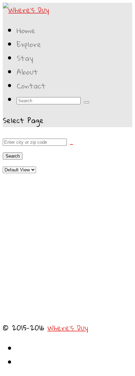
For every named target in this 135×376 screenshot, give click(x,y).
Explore (29, 44)
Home (26, 30)
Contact (31, 86)
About (27, 72)
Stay (25, 58)
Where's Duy (67, 328)
